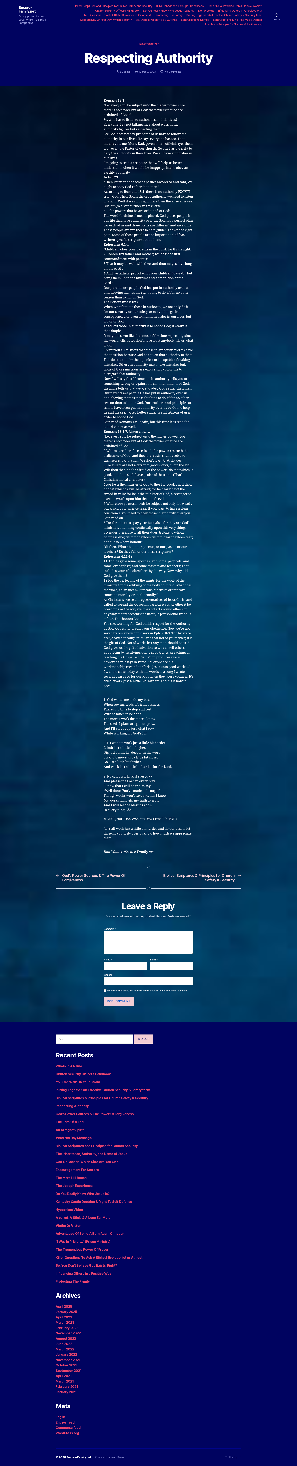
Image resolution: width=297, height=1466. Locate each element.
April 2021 (64, 1376)
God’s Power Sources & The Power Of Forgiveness (95, 1114)
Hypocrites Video (69, 1210)
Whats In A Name (69, 1066)
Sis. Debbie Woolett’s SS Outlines (156, 19)
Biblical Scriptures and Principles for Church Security (97, 1146)
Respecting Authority (72, 1106)
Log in (60, 1417)
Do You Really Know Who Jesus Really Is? (168, 10)
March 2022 (65, 1349)
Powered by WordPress (109, 1457)
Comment (110, 929)
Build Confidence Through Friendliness (180, 6)
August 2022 (66, 1339)
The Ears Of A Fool (70, 1122)
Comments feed (68, 1428)
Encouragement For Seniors (77, 1170)
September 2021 (69, 1371)
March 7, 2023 (147, 71)
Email (154, 959)
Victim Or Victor (68, 1226)
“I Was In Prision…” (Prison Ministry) (83, 1242)
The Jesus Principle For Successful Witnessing (234, 24)
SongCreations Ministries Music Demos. (238, 19)
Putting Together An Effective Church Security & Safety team (103, 1090)
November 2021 (68, 1360)
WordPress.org (67, 1433)
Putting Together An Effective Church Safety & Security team (224, 15)
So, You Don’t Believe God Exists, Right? (86, 1265)
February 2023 (67, 1328)
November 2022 (68, 1333)
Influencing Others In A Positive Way (240, 10)
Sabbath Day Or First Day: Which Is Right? (106, 19)
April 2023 (64, 1317)
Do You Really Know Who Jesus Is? (83, 1194)
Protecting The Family (169, 15)
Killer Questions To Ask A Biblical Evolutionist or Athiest (99, 1258)
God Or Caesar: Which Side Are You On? (87, 1162)
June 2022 (64, 1344)
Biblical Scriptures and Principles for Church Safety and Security (113, 6)
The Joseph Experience (74, 1186)
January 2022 (66, 1354)
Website (108, 974)
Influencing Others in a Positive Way (83, 1273)
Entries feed (65, 1422)
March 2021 (65, 1381)
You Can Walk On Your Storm (78, 1082)
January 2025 (66, 1312)
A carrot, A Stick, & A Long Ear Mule (83, 1218)
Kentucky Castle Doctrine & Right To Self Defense (94, 1202)
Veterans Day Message (74, 1138)
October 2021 (66, 1365)
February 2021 (67, 1387)
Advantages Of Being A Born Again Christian (90, 1234)
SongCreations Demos (195, 19)
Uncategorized (148, 44)
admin (127, 71)
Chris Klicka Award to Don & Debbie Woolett (235, 6)
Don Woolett (206, 10)
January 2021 (66, 1392)
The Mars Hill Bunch (71, 1178)
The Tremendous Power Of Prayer (82, 1249)
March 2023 (65, 1322)
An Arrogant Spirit (70, 1130)
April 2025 (64, 1306)
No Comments (173, 71)
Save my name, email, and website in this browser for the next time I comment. (147, 990)
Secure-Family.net (27, 9)
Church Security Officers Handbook (117, 10)
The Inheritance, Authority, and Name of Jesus (91, 1154)
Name (108, 959)
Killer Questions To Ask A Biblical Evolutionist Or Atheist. (117, 15)
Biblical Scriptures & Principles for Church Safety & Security (102, 1098)
